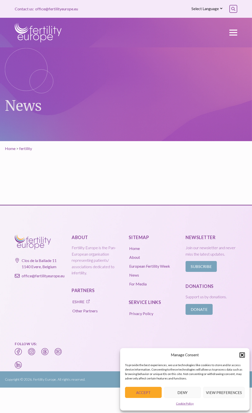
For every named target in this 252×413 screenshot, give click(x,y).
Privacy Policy (141, 313)
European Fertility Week (149, 266)
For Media (138, 284)
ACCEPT (143, 392)
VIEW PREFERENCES (224, 392)
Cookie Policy (185, 403)
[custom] (18, 352)
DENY (182, 392)
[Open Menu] (233, 33)
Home (10, 148)
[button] (242, 355)
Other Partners (85, 310)
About (134, 257)
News (134, 275)
